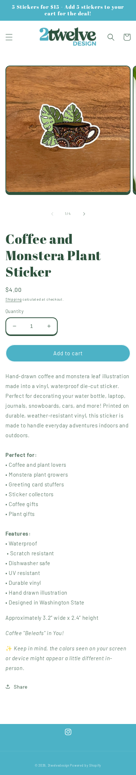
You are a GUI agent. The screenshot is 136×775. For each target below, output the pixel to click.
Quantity (14, 311)
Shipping (13, 299)
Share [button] (21, 687)
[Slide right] (84, 214)
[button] (9, 37)
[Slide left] (52, 214)
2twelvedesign (58, 765)
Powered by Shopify (85, 765)
